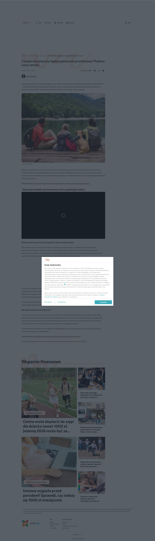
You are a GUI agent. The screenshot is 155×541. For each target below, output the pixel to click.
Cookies (55, 297)
